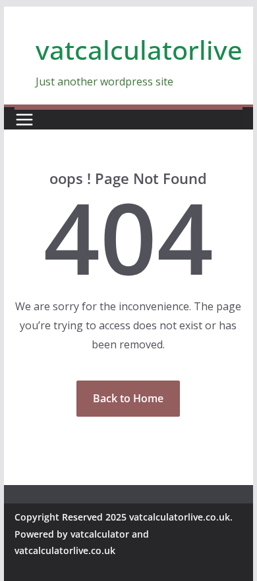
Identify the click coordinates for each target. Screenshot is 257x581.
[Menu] (24, 119)
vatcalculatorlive (139, 50)
